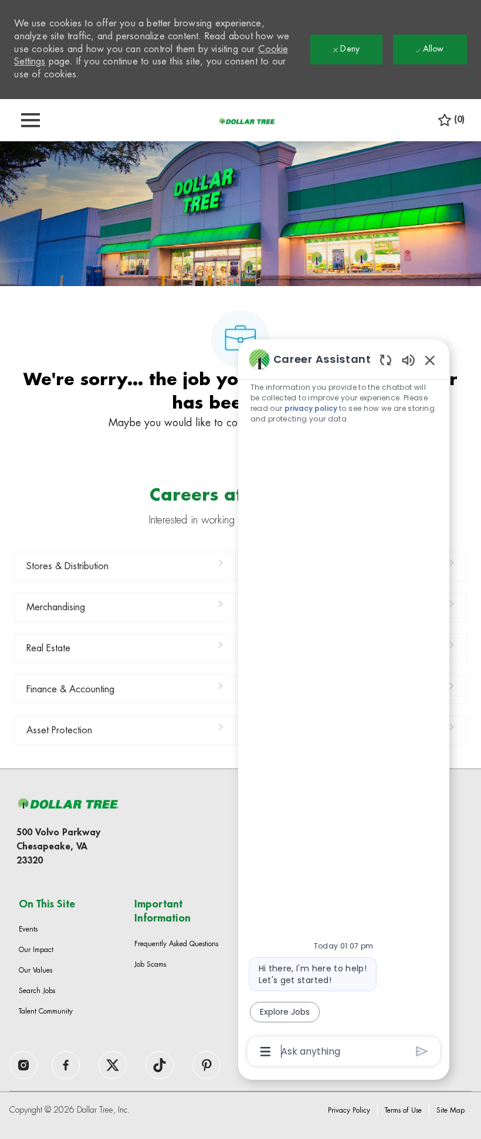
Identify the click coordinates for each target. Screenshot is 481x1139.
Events (28, 929)
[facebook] (23, 1065)
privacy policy (310, 408)
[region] (343, 704)
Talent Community (46, 1011)
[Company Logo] (247, 120)
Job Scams (150, 964)
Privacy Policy (349, 1110)
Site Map (450, 1110)
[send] (422, 1051)
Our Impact (36, 949)
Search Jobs (37, 990)
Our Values (35, 970)
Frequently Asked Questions (176, 943)
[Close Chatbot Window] (430, 360)
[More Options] (265, 1052)
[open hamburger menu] (30, 120)
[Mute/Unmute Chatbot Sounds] (408, 359)
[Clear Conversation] (385, 360)
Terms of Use (403, 1110)
